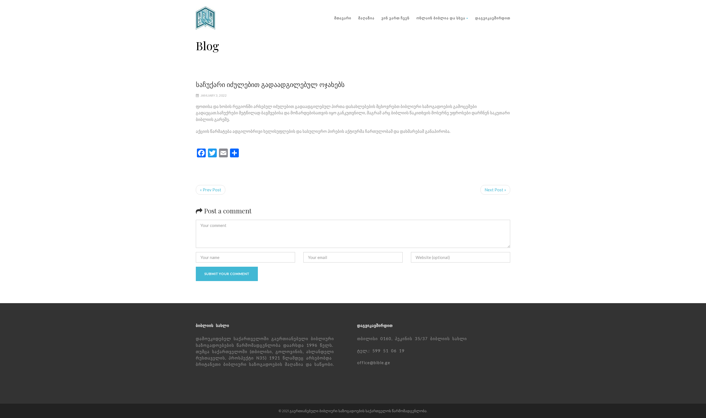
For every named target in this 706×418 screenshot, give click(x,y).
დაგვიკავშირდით (492, 18)
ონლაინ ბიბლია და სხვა (440, 18)
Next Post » (495, 189)
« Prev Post (210, 189)
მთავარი (342, 18)
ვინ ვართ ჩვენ (395, 18)
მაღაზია (366, 18)
